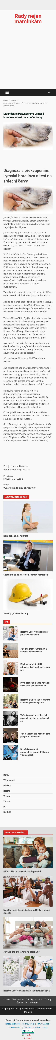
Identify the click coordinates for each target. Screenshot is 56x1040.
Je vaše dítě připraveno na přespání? (28, 933)
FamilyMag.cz (43, 1023)
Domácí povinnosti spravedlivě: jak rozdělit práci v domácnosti (10, 752)
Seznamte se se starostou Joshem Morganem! (28, 555)
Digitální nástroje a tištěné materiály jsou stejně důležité (28, 891)
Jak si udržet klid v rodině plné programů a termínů (10, 735)
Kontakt (7, 812)
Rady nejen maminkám (28, 19)
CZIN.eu (28, 1027)
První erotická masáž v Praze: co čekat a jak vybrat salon (10, 684)
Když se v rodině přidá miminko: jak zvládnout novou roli (10, 667)
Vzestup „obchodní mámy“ (28, 594)
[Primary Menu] (7, 92)
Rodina (6, 791)
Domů (6, 775)
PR (4, 806)
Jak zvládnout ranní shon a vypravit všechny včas (10, 650)
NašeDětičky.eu (12, 1023)
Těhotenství (9, 780)
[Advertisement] (28, 60)
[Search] (49, 92)
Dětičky (7, 785)
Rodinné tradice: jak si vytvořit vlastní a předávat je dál (10, 701)
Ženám (6, 801)
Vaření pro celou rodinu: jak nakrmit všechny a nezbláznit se (10, 718)
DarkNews (42, 1008)
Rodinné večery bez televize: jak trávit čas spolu (10, 633)
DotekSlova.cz (15, 1027)
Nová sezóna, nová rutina (28, 517)
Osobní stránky (40, 1027)
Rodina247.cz (28, 1023)
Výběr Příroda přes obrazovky (19, 486)
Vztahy (6, 796)
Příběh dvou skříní (13, 478)
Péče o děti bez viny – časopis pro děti (28, 852)
